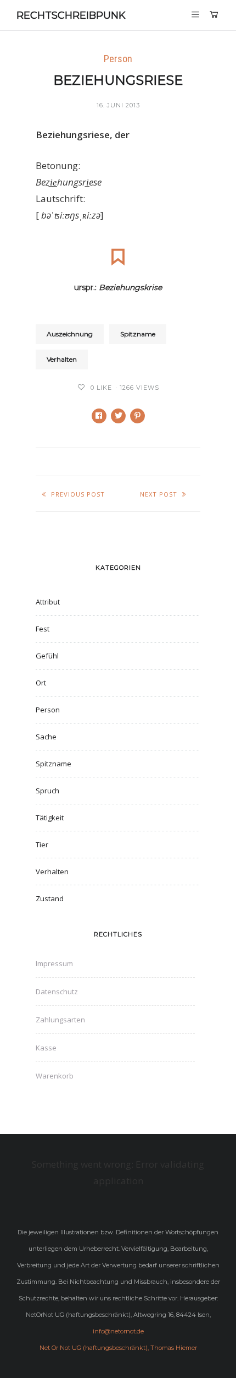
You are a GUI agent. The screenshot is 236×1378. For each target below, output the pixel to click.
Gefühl (47, 656)
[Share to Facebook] (99, 416)
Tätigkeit (50, 818)
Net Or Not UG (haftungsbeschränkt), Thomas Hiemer (118, 1348)
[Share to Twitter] (118, 416)
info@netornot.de (118, 1331)
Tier (42, 844)
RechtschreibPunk (71, 15)
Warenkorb (55, 1076)
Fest (42, 629)
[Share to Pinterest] (137, 416)
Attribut (48, 602)
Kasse (46, 1048)
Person (118, 58)
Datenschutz (57, 991)
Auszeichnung (70, 334)
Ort (41, 683)
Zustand (50, 898)
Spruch (47, 791)
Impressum (54, 963)
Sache (46, 737)
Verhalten (62, 359)
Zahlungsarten (60, 1020)
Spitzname (137, 334)
